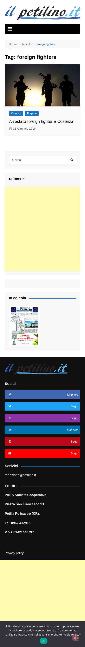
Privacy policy (14, 553)
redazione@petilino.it (20, 475)
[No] (80, 634)
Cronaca (16, 113)
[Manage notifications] (75, 638)
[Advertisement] (42, 229)
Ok (43, 640)
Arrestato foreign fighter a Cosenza (41, 121)
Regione (32, 113)
